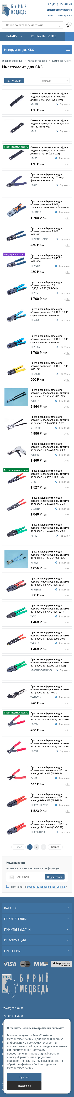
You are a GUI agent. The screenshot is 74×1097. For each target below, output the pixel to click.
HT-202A (34, 724)
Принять (24, 1077)
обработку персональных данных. (46, 886)
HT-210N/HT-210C (39, 239)
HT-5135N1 (35, 589)
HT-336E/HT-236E (38, 832)
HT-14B (33, 158)
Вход (50, 15)
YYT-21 (33, 778)
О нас (52, 36)
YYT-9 (33, 616)
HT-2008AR (35, 347)
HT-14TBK (35, 104)
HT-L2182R (35, 212)
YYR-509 (34, 454)
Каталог (12, 36)
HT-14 (33, 131)
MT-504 (34, 481)
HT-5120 (34, 562)
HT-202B (34, 751)
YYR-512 (34, 401)
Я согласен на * (39, 886)
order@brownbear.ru (59, 10)
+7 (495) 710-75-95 (12, 1016)
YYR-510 (34, 643)
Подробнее (24, 1085)
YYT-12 (33, 535)
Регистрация (64, 15)
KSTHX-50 (35, 427)
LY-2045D (35, 508)
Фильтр (16, 80)
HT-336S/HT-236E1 (39, 805)
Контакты (38, 36)
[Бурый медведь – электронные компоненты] (14, 10)
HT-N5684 (35, 374)
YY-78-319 (35, 697)
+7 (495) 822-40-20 (60, 4)
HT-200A (34, 293)
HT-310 (33, 185)
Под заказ (65, 104)
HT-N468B (35, 320)
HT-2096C (35, 266)
